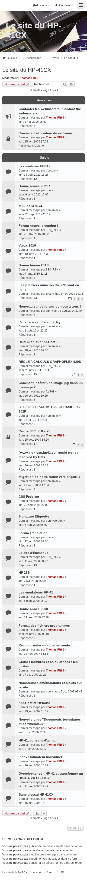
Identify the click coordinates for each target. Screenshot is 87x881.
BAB (49, 293)
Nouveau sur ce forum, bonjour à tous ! (50, 306)
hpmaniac (52, 210)
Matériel (39, 145)
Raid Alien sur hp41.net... (38, 342)
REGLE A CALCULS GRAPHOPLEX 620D (50, 361)
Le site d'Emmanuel (34, 553)
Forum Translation (33, 533)
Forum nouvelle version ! (38, 225)
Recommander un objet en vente (44, 645)
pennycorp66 (54, 520)
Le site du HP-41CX (33, 30)
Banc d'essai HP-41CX (36, 794)
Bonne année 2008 (33, 609)
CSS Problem (29, 496)
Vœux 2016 (27, 245)
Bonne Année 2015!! (35, 265)
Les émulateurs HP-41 (36, 592)
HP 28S (24, 572)
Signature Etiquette (34, 516)
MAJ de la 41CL (31, 206)
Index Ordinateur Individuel (40, 757)
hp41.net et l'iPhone (34, 703)
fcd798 (50, 391)
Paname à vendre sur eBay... (41, 322)
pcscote (51, 170)
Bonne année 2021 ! (34, 186)
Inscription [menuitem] (43, 5)
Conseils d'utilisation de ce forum (45, 133)
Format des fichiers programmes (44, 625)
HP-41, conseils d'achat (37, 740)
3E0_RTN (52, 230)
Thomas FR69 (29, 78)
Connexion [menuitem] (66, 5)
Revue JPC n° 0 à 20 (34, 431)
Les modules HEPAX (35, 166)
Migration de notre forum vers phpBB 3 (49, 477)
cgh (48, 310)
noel (49, 190)
